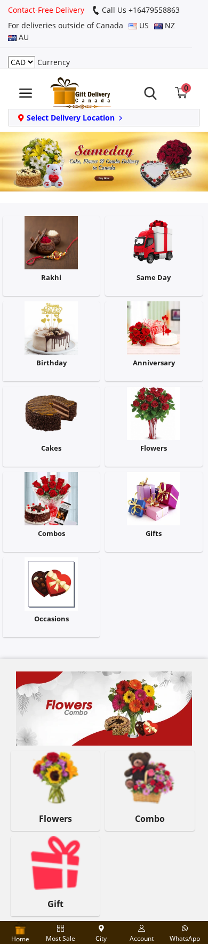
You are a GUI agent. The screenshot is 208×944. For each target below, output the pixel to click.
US (143, 25)
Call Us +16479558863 (140, 10)
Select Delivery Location (71, 118)
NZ (169, 25)
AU (23, 37)
